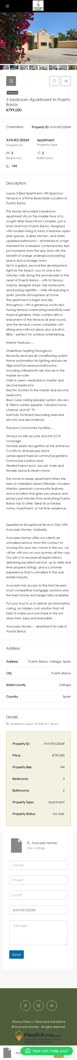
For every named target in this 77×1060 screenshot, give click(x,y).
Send (16, 954)
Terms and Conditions (50, 1021)
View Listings (36, 848)
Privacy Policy (21, 1021)
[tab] (11, 81)
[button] (47, 1051)
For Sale (12, 92)
